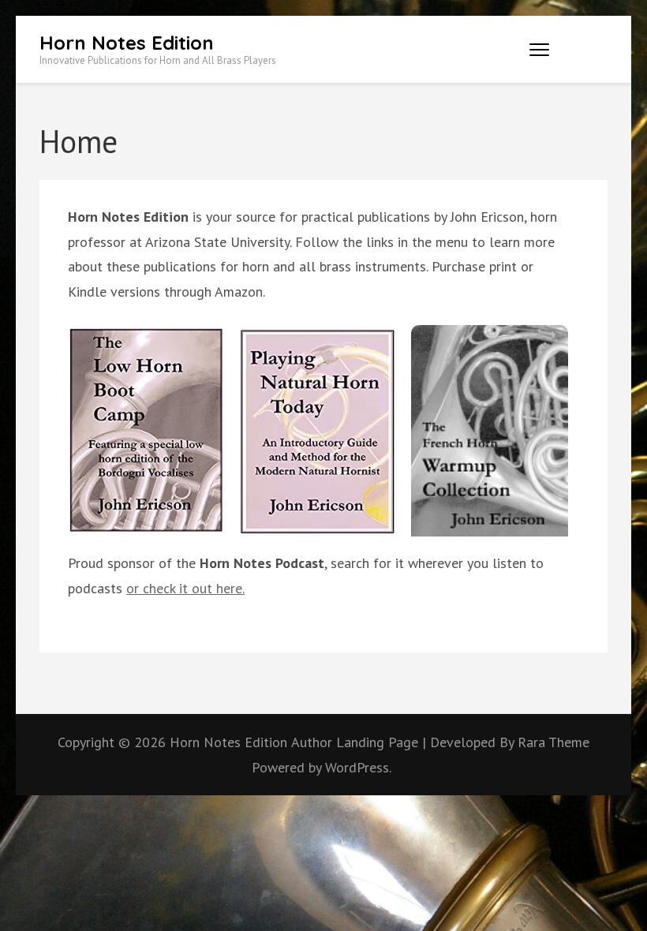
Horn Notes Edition (126, 42)
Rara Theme (553, 742)
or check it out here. (185, 588)
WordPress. (358, 767)
